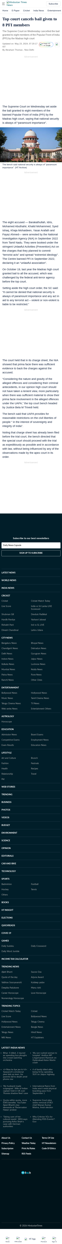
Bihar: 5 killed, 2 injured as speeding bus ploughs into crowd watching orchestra (15, 1056)
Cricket (26, 10)
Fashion (5, 763)
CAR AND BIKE (9, 864)
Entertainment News (11, 1027)
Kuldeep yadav (38, 983)
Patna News (7, 675)
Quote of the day (9, 977)
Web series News (9, 709)
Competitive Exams (11, 740)
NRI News (6, 1038)
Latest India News (13, 1048)
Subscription (7, 1149)
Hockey (5, 890)
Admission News (9, 735)
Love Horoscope (38, 993)
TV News (35, 704)
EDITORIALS (8, 856)
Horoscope (7, 722)
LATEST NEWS (8, 573)
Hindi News (36, 1032)
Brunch (34, 758)
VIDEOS (5, 818)
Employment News (40, 740)
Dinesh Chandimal (10, 630)
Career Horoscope (10, 993)
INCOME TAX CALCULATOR (15, 959)
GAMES (5, 941)
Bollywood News (9, 693)
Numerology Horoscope (13, 998)
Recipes (34, 769)
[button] (3, 4)
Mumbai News (8, 670)
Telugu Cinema (37, 1022)
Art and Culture (9, 758)
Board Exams (37, 735)
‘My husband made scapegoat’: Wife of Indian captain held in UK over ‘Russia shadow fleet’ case (15, 1089)
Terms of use (48, 1138)
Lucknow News (38, 664)
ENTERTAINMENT (10, 688)
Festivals (35, 763)
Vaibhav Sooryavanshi (12, 983)
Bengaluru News (9, 643)
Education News (38, 745)
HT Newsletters (49, 1143)
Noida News (36, 670)
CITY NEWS (7, 638)
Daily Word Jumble (10, 951)
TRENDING (7, 795)
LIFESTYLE (7, 753)
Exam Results (8, 745)
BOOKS (5, 902)
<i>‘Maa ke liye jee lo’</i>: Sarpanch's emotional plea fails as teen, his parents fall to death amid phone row (15, 1074)
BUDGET (6, 825)
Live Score (6, 606)
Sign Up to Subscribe (31, 553)
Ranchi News (8, 680)
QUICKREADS (8, 925)
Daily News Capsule (12, 545)
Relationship (7, 774)
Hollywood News (39, 693)
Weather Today (29, 1143)
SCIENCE (6, 841)
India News (38, 10)
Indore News (7, 659)
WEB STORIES (8, 787)
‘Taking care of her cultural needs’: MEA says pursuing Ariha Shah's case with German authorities (15, 1121)
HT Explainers (37, 1038)
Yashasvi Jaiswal (38, 620)
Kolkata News (8, 664)
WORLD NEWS (9, 580)
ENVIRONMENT (9, 833)
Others (5, 895)
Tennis (34, 890)
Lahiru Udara (37, 630)
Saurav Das (36, 972)
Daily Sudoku (8, 946)
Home (5, 10)
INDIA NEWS (8, 588)
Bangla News (37, 1027)
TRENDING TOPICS (11, 1006)
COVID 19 (6, 933)
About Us (6, 1138)
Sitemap (5, 1154)
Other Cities (36, 680)
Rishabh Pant (8, 625)
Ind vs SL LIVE (37, 625)
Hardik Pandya (8, 620)
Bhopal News (37, 643)
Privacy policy (8, 1143)
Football (34, 884)
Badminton (7, 884)
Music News (7, 698)
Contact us (27, 1138)
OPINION (6, 848)
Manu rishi (36, 988)
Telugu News (7, 1032)
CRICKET (6, 596)
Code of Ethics (49, 1149)
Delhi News (7, 654)
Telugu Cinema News (11, 704)
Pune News (36, 675)
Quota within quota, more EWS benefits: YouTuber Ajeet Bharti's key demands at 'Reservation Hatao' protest (15, 1105)
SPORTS (5, 879)
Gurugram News (38, 654)
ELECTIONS (7, 918)
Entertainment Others (41, 709)
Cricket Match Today (40, 601)
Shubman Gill (8, 614)
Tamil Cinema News (40, 698)
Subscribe (53, 4)
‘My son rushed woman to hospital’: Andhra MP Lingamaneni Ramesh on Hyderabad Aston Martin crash (45, 1058)
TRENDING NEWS (10, 967)
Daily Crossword (38, 946)
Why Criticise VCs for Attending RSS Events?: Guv (44, 1119)
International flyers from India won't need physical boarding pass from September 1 (44, 1089)
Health (5, 769)
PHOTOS (6, 810)
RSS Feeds (26, 1154)
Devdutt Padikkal (39, 614)
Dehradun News (38, 648)
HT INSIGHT (7, 910)
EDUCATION (8, 729)
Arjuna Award (37, 977)
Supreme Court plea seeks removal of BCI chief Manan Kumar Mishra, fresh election (43, 1104)
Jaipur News (36, 659)
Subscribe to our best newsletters (31, 538)
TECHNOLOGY (9, 871)
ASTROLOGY (8, 716)
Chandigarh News (10, 648)
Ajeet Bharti (7, 972)
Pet (3, 779)
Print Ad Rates (28, 1149)
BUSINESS (6, 802)
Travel (33, 774)
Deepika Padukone (10, 988)
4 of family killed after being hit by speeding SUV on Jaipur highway (44, 1071)
